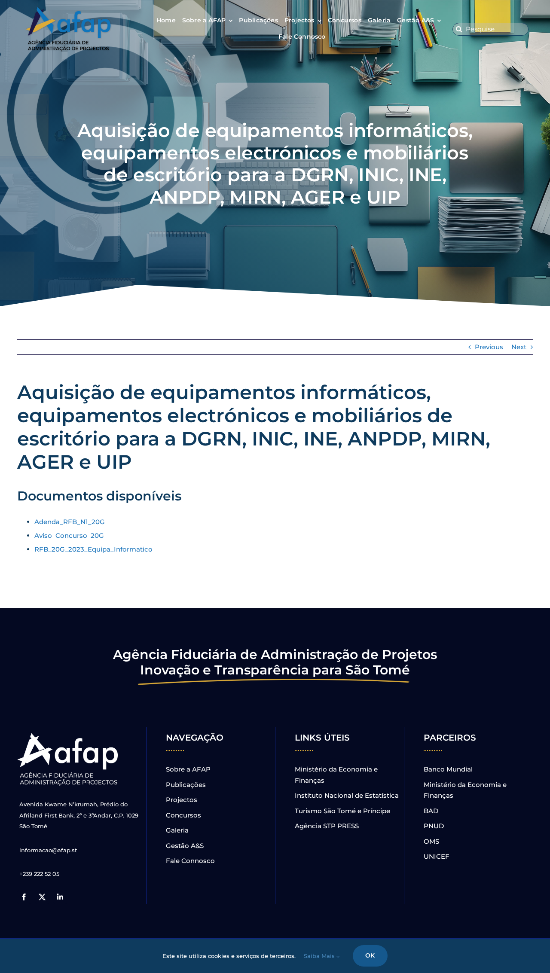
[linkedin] (60, 897)
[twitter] (42, 897)
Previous (489, 347)
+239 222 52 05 (39, 873)
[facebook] (24, 897)
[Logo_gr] (68, 735)
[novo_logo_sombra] (69, 10)
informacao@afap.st (48, 850)
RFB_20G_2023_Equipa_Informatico (93, 549)
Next (518, 347)
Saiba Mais (320, 955)
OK (370, 955)
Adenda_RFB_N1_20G (69, 522)
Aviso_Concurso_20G (69, 535)
